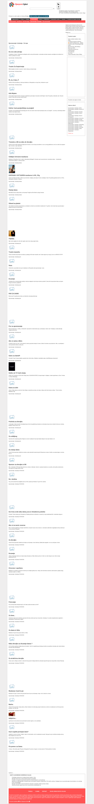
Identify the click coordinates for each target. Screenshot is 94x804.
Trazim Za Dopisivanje (16, 66)
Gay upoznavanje (46, 21)
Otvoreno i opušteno (16, 568)
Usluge (27, 19)
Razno (40, 19)
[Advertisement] (37, 32)
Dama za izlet (13, 388)
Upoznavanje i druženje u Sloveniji (75, 127)
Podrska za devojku (15, 421)
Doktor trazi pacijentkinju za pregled (21, 108)
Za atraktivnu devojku (16, 658)
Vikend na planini (14, 203)
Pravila (30, 791)
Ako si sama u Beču (15, 341)
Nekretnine (46, 19)
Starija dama (13, 190)
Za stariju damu (14, 450)
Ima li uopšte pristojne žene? (18, 732)
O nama (37, 791)
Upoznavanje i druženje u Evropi (75, 119)
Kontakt (44, 791)
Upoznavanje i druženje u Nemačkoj (76, 124)
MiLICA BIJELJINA (74, 46)
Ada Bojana (12, 93)
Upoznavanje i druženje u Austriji (75, 111)
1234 (71, 51)
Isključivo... (12, 718)
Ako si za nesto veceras (17, 525)
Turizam (63, 19)
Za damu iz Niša (14, 630)
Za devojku (12, 540)
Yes (70, 53)
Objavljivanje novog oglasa (58, 791)
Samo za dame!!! (14, 356)
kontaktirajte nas (37, 785)
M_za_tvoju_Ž (14, 80)
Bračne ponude (12, 21)
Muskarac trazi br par (16, 691)
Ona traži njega (26, 21)
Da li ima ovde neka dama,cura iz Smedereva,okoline (27, 512)
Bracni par (71, 48)
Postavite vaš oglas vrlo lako (73, 19)
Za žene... (12, 615)
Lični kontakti (34, 19)
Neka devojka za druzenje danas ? (20, 644)
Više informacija (78, 30)
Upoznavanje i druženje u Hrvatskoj (76, 120)
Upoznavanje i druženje (36, 21)
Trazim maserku (14, 252)
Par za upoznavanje (15, 326)
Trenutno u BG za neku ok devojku (20, 142)
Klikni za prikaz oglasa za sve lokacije (39, 16)
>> (12, 772)
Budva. (11, 704)
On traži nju (19, 21)
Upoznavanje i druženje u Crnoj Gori (76, 118)
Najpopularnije (15, 19)
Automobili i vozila (55, 19)
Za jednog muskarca (74, 41)
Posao (22, 19)
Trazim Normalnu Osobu (75, 54)
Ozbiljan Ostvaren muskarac (18, 157)
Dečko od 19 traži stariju (17, 373)
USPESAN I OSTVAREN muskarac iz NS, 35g (24, 175)
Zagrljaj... (12, 238)
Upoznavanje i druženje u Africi (75, 108)
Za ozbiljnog (13, 436)
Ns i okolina (13, 479)
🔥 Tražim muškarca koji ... (75, 42)
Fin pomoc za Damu (15, 746)
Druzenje (12, 279)
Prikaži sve (70, 133)
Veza (10, 265)
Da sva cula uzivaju (15, 52)
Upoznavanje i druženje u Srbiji (75, 128)
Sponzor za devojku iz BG (17, 464)
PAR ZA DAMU (14, 293)
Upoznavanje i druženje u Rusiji (75, 126)
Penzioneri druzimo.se (73, 50)
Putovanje (12, 602)
